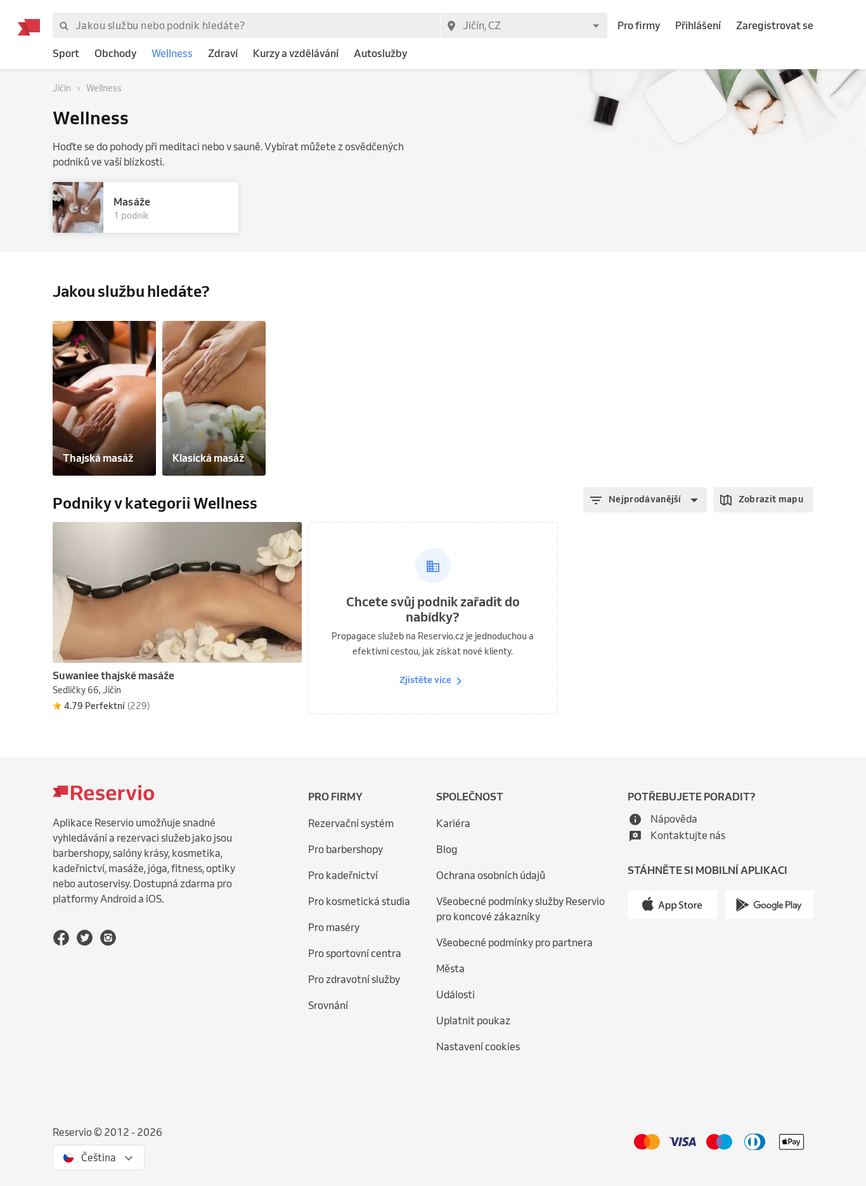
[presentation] (286, 537)
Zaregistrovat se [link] (774, 25)
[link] (66, 53)
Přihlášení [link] (698, 25)
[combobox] (524, 25)
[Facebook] (61, 937)
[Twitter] (84, 937)
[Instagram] (108, 937)
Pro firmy (638, 25)
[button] (645, 499)
